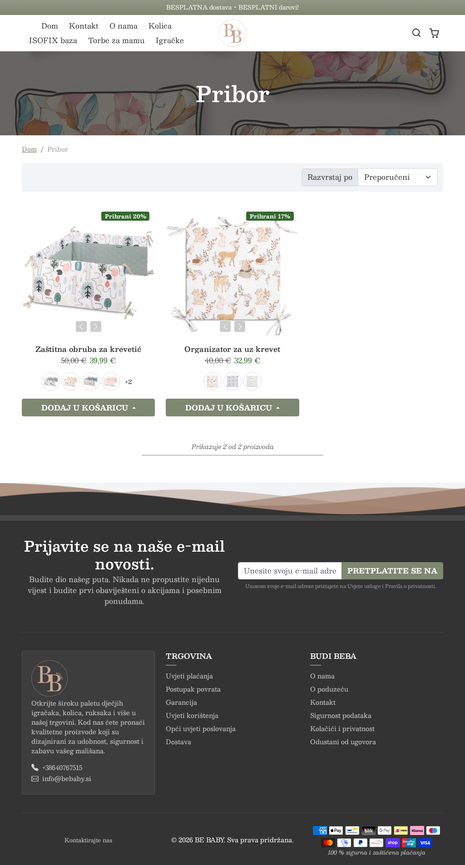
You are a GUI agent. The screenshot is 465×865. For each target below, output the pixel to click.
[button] (416, 33)
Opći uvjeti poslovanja (201, 728)
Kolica (160, 26)
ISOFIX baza (53, 40)
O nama (123, 26)
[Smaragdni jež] (51, 381)
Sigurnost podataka (340, 715)
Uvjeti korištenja (192, 715)
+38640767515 (62, 767)
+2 (128, 381)
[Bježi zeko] (71, 381)
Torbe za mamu (116, 40)
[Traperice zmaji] (91, 381)
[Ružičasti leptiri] (232, 381)
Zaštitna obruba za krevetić (88, 349)
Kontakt (84, 26)
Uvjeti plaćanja (189, 675)
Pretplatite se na (392, 570)
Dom (49, 26)
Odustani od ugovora (343, 741)
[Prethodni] (81, 326)
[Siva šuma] (252, 381)
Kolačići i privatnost (342, 728)
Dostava (178, 741)
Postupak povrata (193, 688)
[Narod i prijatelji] (212, 381)
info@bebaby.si (66, 778)
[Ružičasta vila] (111, 381)
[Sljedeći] (96, 326)
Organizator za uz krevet (232, 349)
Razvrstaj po (329, 177)
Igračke (170, 40)
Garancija (181, 702)
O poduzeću (329, 688)
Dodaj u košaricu (85, 407)
